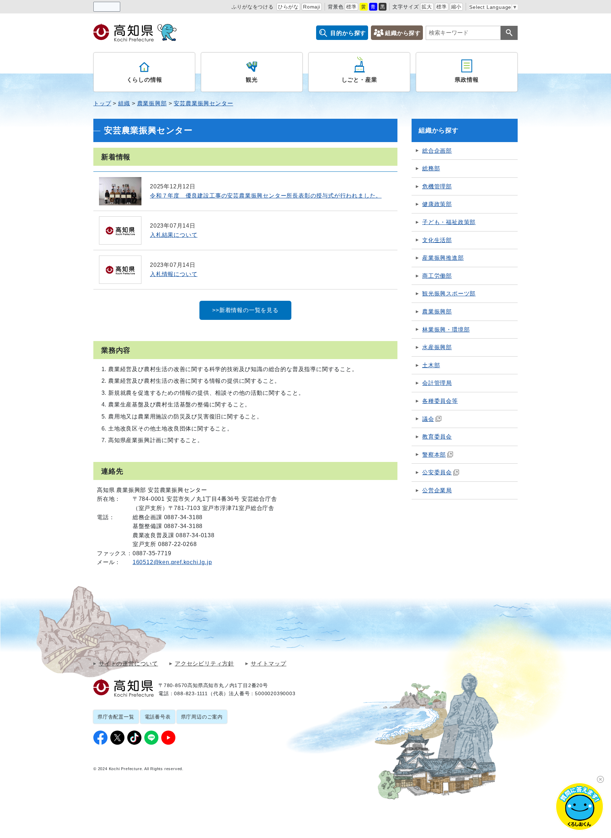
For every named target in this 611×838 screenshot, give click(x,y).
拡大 (426, 7)
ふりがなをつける (252, 7)
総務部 (431, 168)
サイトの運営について (128, 664)
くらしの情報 (144, 80)
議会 (428, 419)
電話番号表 (158, 717)
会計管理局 (437, 383)
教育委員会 (437, 437)
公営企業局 (437, 490)
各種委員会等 (440, 401)
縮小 (456, 7)
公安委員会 (437, 472)
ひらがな (288, 7)
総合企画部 (437, 151)
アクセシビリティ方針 (204, 664)
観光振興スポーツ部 (449, 294)
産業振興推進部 (443, 258)
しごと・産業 (359, 80)
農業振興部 (152, 103)
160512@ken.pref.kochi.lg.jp (172, 562)
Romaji (311, 7)
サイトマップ (268, 664)
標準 (351, 7)
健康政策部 (437, 204)
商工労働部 (437, 276)
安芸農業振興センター (203, 103)
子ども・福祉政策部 (449, 222)
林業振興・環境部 (446, 330)
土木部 (431, 365)
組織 (124, 103)
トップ (102, 103)
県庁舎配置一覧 (116, 717)
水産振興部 (437, 347)
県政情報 (466, 80)
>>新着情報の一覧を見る (245, 310)
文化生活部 (437, 240)
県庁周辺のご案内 (202, 717)
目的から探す (348, 33)
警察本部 (434, 455)
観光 (252, 80)
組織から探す (403, 33)
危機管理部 (437, 186)
